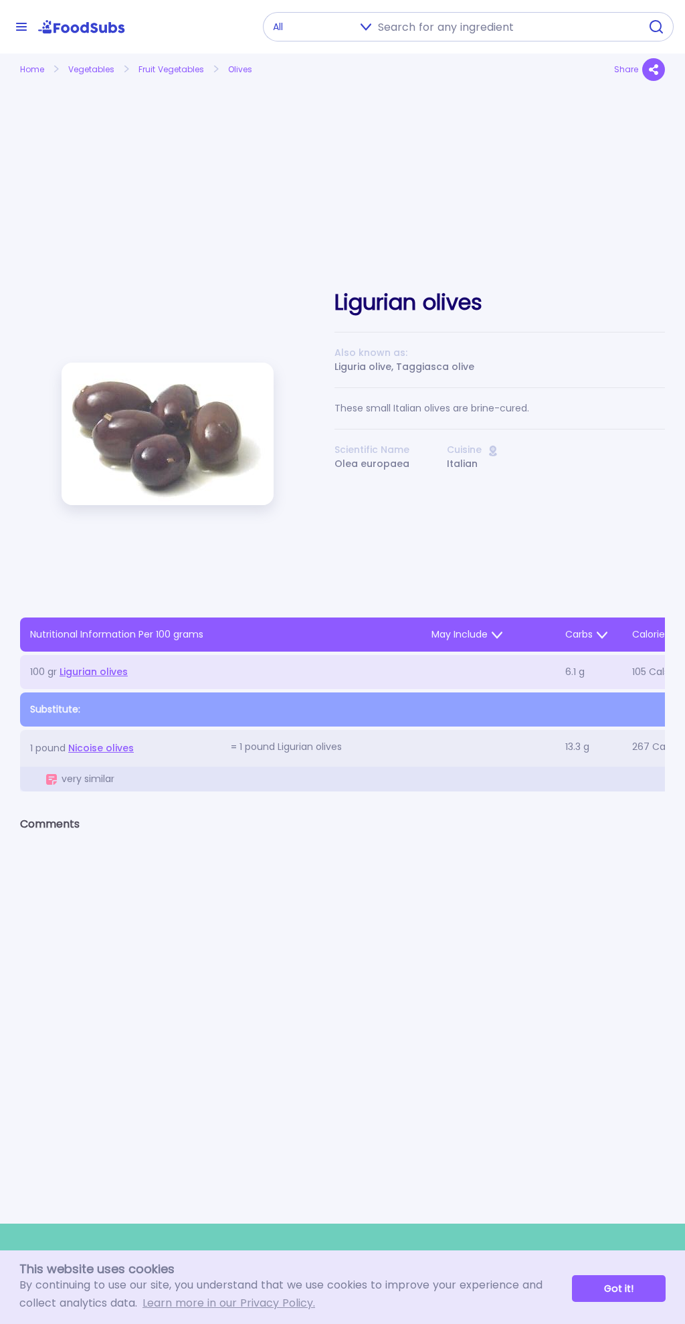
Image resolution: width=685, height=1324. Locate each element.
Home (32, 69)
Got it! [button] (618, 1288)
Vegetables (91, 69)
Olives (240, 69)
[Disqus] (342, 1015)
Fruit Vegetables (171, 69)
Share (626, 69)
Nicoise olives (101, 748)
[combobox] (505, 26)
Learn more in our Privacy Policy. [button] (228, 1303)
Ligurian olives (94, 671)
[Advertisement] (120, 169)
